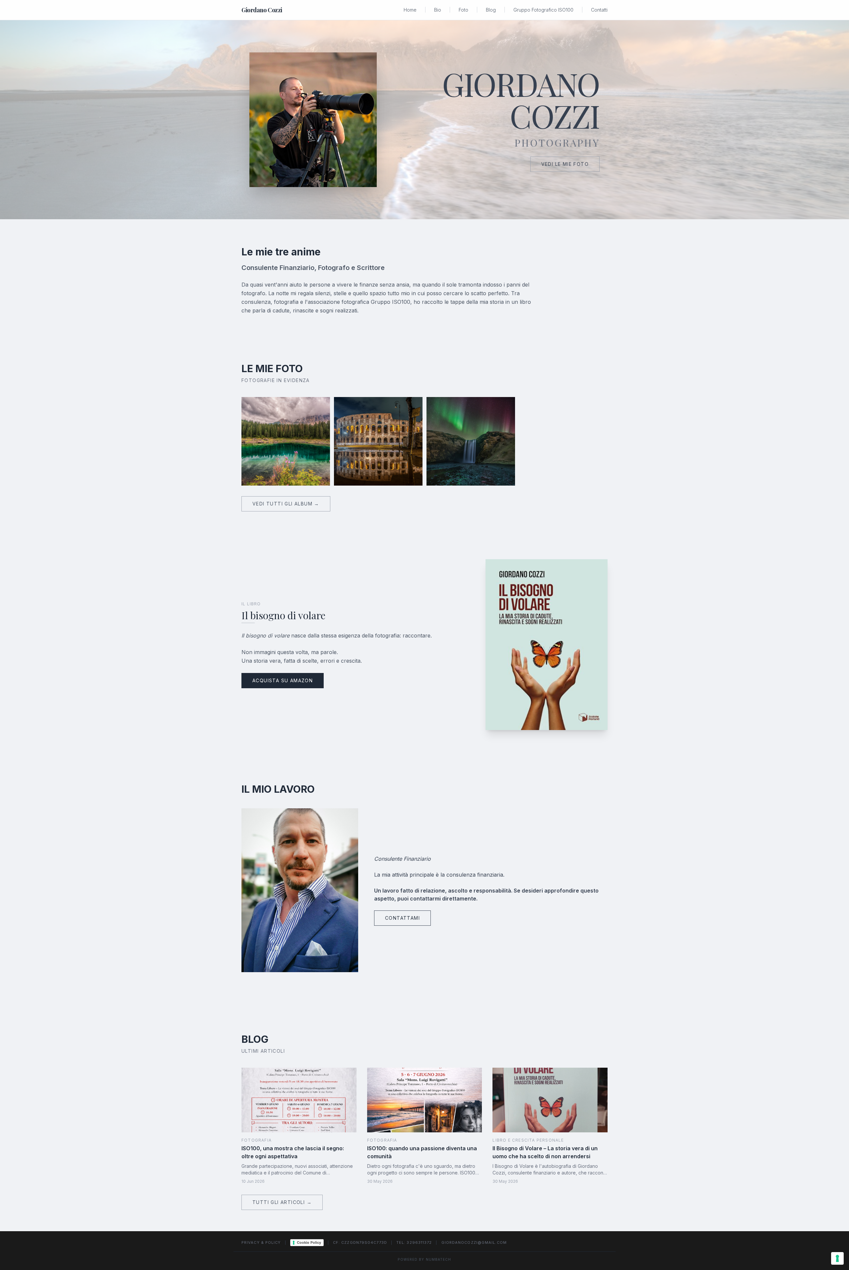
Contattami (402, 918)
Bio (437, 10)
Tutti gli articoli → (282, 1202)
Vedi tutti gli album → (285, 503)
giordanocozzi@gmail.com (474, 1242)
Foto (463, 10)
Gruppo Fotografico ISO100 (543, 10)
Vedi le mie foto (565, 164)
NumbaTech (438, 1259)
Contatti (599, 10)
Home (410, 10)
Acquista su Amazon (282, 680)
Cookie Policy (309, 1242)
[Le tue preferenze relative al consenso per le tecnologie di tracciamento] (837, 1258)
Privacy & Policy (261, 1242)
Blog (491, 10)
